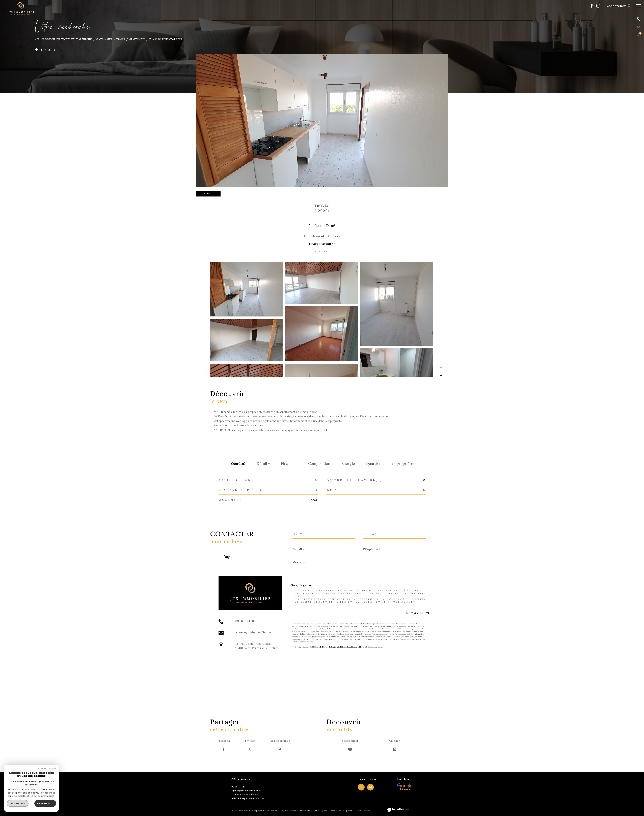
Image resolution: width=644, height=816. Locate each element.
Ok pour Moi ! (45, 803)
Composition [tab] (319, 463)
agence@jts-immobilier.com (254, 632)
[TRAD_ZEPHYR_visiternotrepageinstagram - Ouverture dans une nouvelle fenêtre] (598, 6)
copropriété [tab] (402, 463)
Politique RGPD (354, 811)
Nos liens (342, 811)
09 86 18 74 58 (244, 621)
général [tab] (238, 463)
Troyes (120, 39)
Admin (332, 811)
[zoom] (246, 315)
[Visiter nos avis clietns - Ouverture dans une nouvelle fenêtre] (405, 786)
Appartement (136, 39)
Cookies (366, 811)
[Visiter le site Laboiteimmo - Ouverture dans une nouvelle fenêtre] (399, 810)
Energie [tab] (348, 463)
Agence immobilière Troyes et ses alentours (63, 39)
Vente (99, 39)
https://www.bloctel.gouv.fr (333, 639)
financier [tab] (289, 463)
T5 (150, 39)
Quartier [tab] (373, 463)
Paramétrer (18, 803)
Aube (110, 39)
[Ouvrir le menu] (638, 6)
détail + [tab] (263, 463)
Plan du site (305, 811)
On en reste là (45, 768)
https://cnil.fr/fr (327, 634)
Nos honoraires (291, 811)
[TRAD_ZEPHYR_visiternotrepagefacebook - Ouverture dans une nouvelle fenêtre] (592, 6)
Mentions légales (320, 811)
